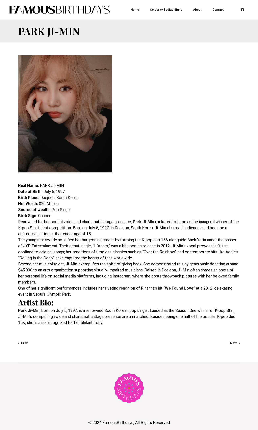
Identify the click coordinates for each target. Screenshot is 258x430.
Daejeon (47, 197)
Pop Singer (61, 209)
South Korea (67, 197)
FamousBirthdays (117, 422)
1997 (60, 191)
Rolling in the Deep (36, 258)
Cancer (44, 215)
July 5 (49, 191)
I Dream (101, 245)
